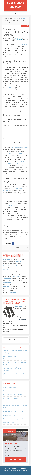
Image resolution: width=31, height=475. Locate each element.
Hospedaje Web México (9, 415)
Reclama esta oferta (15, 459)
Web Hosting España (8, 422)
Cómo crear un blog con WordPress (12, 394)
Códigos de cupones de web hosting (12, 391)
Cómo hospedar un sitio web (10, 398)
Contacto (5, 402)
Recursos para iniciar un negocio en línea (13, 419)
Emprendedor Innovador (15, 5)
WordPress (24, 44)
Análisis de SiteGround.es (10, 387)
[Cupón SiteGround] (15, 435)
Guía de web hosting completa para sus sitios (15, 411)
